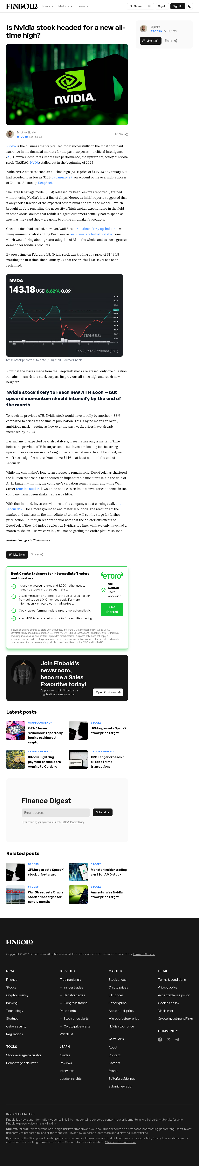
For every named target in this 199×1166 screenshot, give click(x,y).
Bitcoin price (118, 1003)
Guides (65, 1055)
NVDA (34, 162)
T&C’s (65, 822)
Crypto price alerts (75, 1026)
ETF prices (116, 995)
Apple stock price (121, 1011)
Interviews (67, 1071)
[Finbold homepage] (99, 942)
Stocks (22, 136)
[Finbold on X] (168, 1039)
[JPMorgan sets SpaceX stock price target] (78, 730)
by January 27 (61, 177)
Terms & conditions (172, 980)
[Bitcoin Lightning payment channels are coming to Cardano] (15, 759)
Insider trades (71, 987)
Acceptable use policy (174, 995)
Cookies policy (168, 1003)
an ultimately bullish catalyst (92, 234)
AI (8, 157)
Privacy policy (167, 987)
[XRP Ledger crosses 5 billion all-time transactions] (78, 759)
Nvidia (11, 146)
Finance (11, 980)
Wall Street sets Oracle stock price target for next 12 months (45, 897)
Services (67, 971)
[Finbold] (22, 6)
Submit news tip (120, 1086)
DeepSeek (45, 182)
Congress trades (73, 1003)
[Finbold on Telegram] (177, 1039)
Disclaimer (165, 1011)
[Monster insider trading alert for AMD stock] (78, 872)
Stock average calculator (23, 1055)
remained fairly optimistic (95, 228)
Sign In (162, 6)
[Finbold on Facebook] (160, 1039)
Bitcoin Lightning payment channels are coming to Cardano (44, 761)
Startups (12, 1018)
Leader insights (71, 1078)
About (113, 1047)
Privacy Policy (77, 822)
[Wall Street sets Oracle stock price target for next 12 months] (15, 894)
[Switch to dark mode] (190, 6)
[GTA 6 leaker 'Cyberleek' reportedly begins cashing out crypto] (15, 730)
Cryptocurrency (40, 722)
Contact (114, 1055)
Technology (14, 1011)
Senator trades (72, 995)
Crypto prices (118, 987)
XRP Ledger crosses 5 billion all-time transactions (107, 761)
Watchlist (66, 1034)
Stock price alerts (74, 1018)
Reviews (66, 1063)
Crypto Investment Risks (175, 1018)
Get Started (112, 609)
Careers (114, 1063)
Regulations (14, 1034)
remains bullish (27, 488)
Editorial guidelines (122, 1078)
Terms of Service (144, 954)
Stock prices (118, 980)
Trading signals (70, 980)
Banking (11, 1003)
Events (113, 1071)
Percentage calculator (22, 1063)
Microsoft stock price (124, 1018)
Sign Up (177, 6)
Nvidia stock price (121, 1026)
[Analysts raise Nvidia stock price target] (78, 894)
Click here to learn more (95, 1132)
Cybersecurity (16, 1026)
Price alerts (68, 1011)
